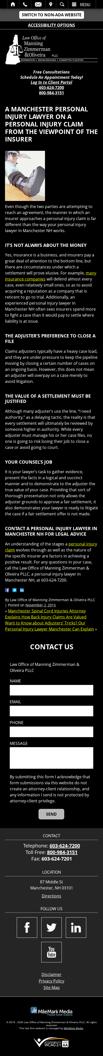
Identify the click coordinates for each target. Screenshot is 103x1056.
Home (13, 4)
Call (25, 4)
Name (15, 681)
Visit (51, 4)
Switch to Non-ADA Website (52, 15)
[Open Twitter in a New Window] (51, 927)
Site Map (52, 987)
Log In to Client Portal (51, 82)
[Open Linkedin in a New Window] (76, 927)
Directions (51, 896)
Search (62, 4)
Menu (85, 4)
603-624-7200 (51, 87)
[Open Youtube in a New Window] (51, 952)
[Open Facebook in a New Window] (27, 927)
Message (19, 743)
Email (38, 4)
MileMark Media (73, 1028)
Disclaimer (52, 974)
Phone (17, 722)
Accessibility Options (51, 25)
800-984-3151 (51, 93)
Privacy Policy (51, 981)
